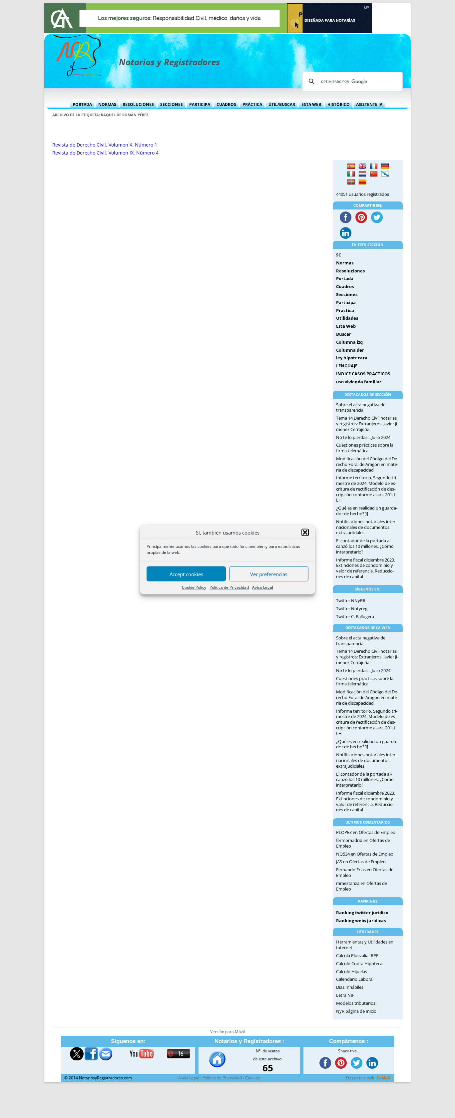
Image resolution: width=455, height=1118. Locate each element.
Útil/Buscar (281, 104)
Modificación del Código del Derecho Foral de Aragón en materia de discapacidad (367, 464)
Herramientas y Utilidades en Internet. (364, 944)
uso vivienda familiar (358, 382)
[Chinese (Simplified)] (374, 174)
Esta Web (311, 104)
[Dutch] (362, 174)
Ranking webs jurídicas (361, 921)
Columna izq (349, 342)
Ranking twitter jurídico (362, 913)
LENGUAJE (346, 366)
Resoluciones (138, 104)
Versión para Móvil (227, 1031)
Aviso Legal (262, 587)
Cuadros (226, 104)
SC (338, 255)
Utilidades (347, 318)
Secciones (171, 104)
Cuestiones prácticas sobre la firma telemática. (364, 448)
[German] (385, 166)
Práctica (252, 104)
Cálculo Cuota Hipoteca (359, 963)
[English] (362, 166)
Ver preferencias (268, 573)
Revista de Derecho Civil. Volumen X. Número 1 (104, 145)
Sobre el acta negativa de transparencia (360, 407)
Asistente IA (369, 104)
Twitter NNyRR (350, 600)
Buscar (343, 334)
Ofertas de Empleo (377, 832)
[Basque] (351, 182)
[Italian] (351, 174)
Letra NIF (345, 995)
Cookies (252, 1078)
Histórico (338, 104)
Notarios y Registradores (169, 62)
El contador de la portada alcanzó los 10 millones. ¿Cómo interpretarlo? (365, 546)
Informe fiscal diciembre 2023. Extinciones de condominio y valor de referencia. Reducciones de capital (365, 568)
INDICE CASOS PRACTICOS (363, 374)
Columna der (350, 350)
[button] (305, 532)
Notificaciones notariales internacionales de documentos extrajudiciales (366, 527)
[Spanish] (351, 166)
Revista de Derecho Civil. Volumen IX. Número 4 (105, 153)
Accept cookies (186, 573)
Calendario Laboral (354, 979)
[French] (374, 166)
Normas (107, 104)
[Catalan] (362, 182)
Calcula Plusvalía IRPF (357, 955)
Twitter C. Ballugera (355, 616)
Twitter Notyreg (351, 608)
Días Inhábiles (349, 987)
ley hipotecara (351, 358)
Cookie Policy (194, 587)
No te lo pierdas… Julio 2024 (363, 437)
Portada (82, 104)
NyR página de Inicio (356, 1011)
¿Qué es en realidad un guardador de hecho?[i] (366, 511)
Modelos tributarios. (356, 1003)
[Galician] (385, 174)
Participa (199, 104)
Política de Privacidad (229, 587)
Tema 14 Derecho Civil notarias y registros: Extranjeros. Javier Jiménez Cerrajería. (367, 423)
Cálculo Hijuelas (351, 971)
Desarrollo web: (368, 1078)
